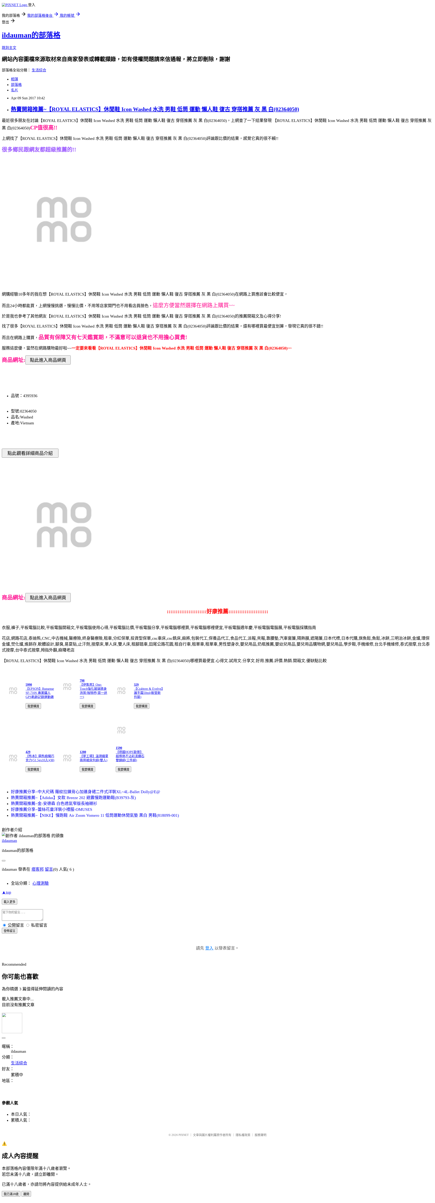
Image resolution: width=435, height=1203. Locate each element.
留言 (49, 869)
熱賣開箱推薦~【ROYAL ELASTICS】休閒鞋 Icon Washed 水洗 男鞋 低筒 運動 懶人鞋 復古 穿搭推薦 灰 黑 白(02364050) (155, 109)
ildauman (9, 840)
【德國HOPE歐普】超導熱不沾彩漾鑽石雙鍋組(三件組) (130, 756)
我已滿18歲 (11, 1194)
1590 (119, 748)
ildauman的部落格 (31, 35)
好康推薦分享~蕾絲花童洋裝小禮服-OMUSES (51, 809)
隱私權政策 (243, 1135)
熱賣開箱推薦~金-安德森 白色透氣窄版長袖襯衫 (54, 803)
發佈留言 (9, 931)
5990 (29, 684)
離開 (26, 1194)
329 (136, 684)
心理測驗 (40, 883)
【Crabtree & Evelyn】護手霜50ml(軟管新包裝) (148, 693)
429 (28, 752)
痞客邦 (37, 869)
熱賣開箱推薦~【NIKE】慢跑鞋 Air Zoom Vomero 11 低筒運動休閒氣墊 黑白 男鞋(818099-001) (95, 815)
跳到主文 (9, 48)
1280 (83, 752)
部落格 (16, 85)
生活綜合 (39, 70)
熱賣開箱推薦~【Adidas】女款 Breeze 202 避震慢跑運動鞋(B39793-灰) (73, 797)
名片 (14, 90)
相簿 (14, 79)
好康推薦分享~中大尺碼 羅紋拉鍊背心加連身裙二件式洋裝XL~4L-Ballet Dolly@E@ (85, 792)
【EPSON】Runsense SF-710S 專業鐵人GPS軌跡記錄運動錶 (40, 693)
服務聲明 (260, 1135)
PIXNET (184, 1135)
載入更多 (9, 902)
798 (82, 680)
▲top (6, 892)
